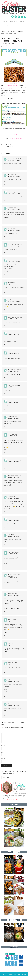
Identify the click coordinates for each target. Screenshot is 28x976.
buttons (17, 722)
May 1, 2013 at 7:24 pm (13, 536)
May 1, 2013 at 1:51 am (13, 371)
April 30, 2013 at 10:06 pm (14, 176)
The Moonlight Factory (12, 85)
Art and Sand (11, 282)
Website (3, 758)
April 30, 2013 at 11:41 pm (14, 261)
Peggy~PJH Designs (13, 552)
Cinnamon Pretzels (14, 83)
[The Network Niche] (14, 969)
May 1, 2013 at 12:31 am (13, 334)
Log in (18, 974)
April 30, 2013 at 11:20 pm (14, 230)
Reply (5, 167)
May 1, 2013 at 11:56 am (13, 435)
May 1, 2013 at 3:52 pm (13, 498)
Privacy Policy (23, 974)
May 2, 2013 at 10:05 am (13, 664)
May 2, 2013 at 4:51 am (13, 577)
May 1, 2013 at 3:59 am (13, 418)
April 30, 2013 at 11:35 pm (14, 246)
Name (3, 745)
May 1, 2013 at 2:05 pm (13, 461)
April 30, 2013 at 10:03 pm (14, 160)
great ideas (9, 146)
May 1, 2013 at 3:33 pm (13, 477)
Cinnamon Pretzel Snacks (9, 88)
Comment (4, 732)
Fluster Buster (14, 8)
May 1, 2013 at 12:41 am (13, 353)
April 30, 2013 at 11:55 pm (14, 301)
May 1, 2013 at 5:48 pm (13, 520)
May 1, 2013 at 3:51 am (13, 284)
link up (13, 146)
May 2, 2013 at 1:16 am (13, 553)
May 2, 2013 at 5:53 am (13, 595)
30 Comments (15, 43)
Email (3, 752)
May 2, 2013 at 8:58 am (13, 645)
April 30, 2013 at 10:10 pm (14, 193)
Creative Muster (9, 144)
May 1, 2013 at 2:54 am (13, 402)
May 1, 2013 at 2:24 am (13, 387)
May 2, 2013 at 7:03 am (13, 621)
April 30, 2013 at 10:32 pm (14, 209)
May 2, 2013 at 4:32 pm (13, 681)
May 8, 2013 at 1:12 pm (13, 705)
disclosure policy (22, 45)
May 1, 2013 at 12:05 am (13, 319)
